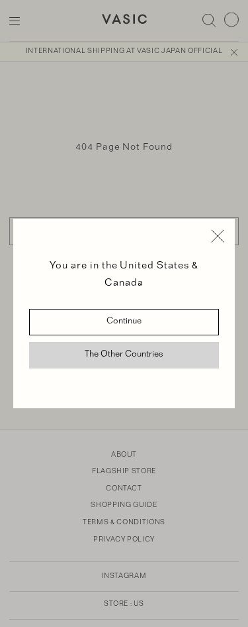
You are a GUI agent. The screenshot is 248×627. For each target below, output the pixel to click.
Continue (124, 322)
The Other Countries (124, 355)
